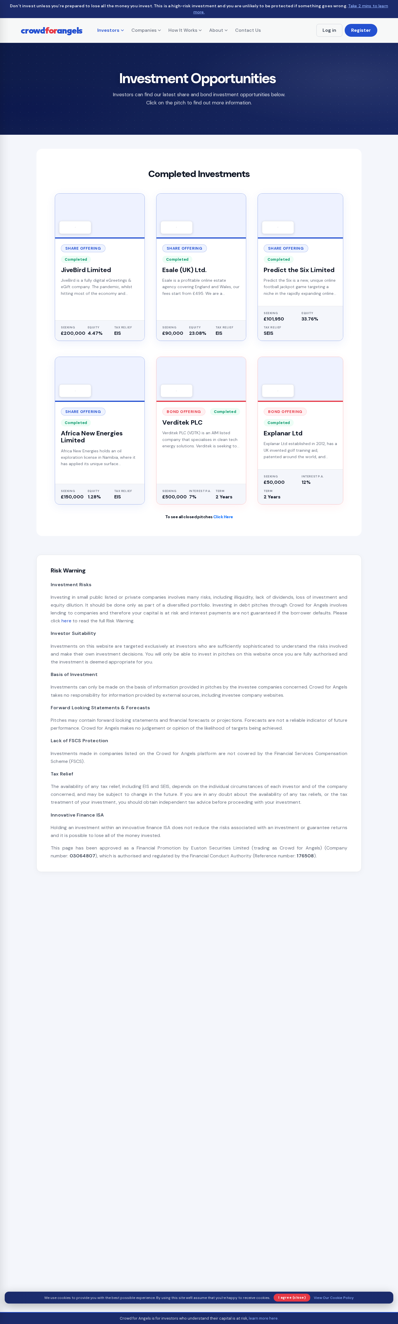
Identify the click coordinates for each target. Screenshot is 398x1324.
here (66, 621)
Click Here (223, 516)
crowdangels (51, 30)
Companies (143, 30)
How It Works (182, 30)
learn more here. (264, 1318)
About (216, 30)
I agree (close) (292, 1297)
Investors (108, 30)
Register (361, 30)
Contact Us (248, 30)
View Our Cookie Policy (334, 1297)
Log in (329, 30)
